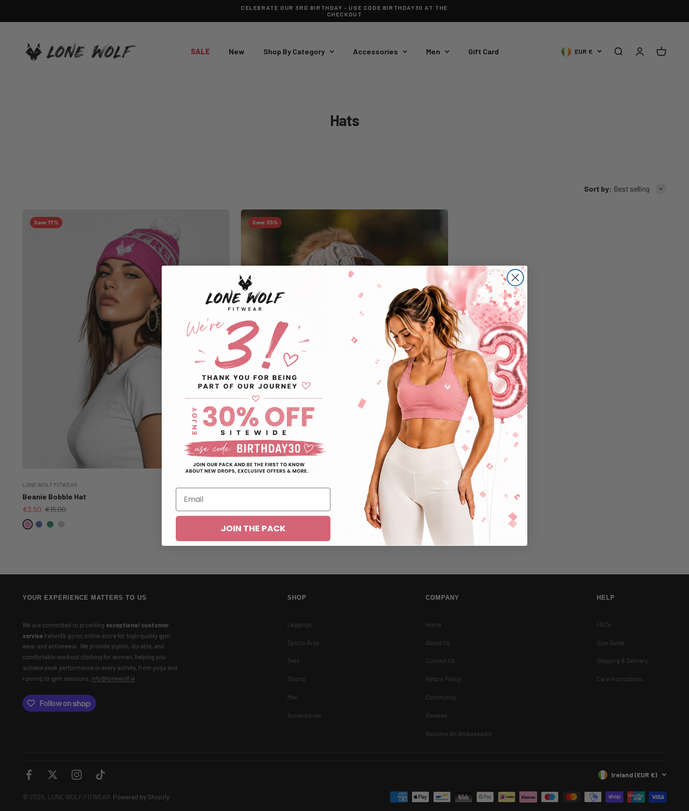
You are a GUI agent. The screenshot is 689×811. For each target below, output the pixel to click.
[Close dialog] (515, 277)
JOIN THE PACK (253, 528)
